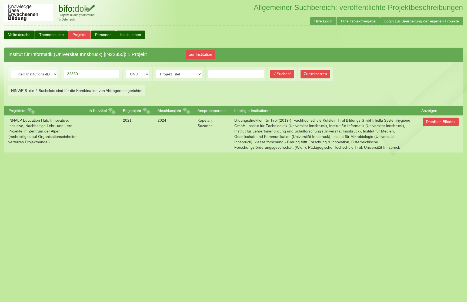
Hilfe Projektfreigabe (358, 21)
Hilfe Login (323, 21)
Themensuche (51, 34)
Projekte (79, 34)
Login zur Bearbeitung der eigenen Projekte (421, 21)
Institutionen (130, 34)
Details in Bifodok (440, 122)
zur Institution (200, 54)
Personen (103, 34)
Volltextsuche (19, 34)
